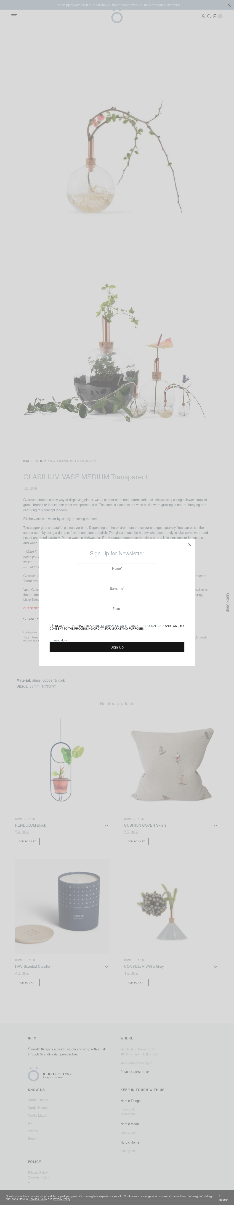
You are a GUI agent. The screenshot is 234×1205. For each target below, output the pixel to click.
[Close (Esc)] (190, 544)
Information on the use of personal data (132, 626)
